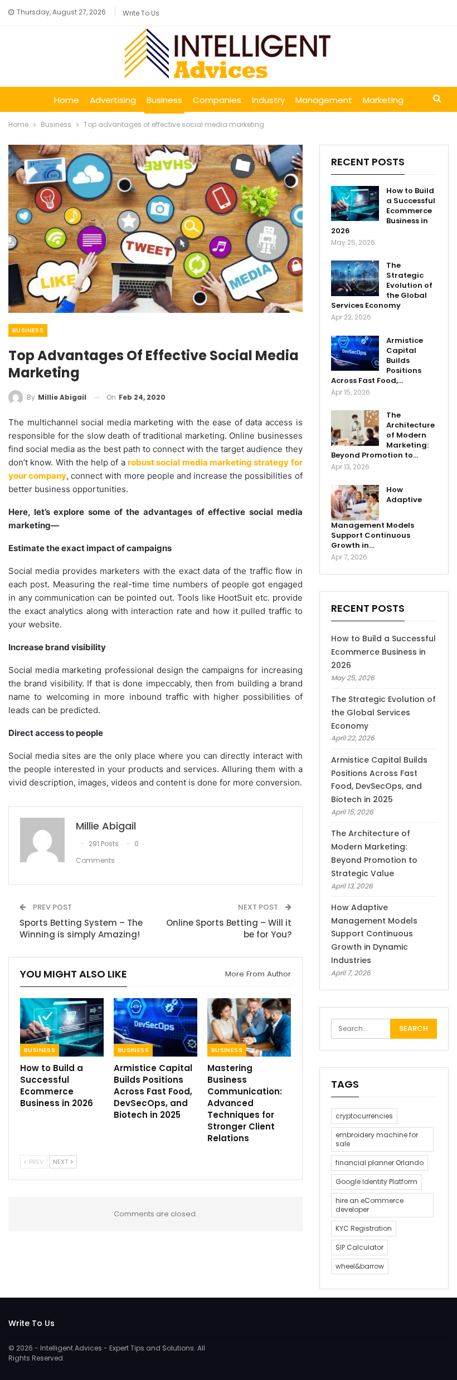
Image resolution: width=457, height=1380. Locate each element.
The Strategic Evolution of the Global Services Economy (383, 712)
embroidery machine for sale (377, 1139)
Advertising (113, 100)
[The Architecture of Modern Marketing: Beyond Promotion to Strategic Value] (355, 428)
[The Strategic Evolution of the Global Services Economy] (355, 278)
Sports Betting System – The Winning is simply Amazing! (81, 928)
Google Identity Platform (376, 1181)
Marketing (383, 100)
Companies (217, 100)
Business (164, 100)
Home (66, 100)
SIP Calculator (359, 1247)
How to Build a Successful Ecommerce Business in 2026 (383, 652)
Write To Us (141, 13)
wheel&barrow (360, 1266)
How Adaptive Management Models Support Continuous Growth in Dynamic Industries (374, 934)
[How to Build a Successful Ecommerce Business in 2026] (62, 1027)
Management (323, 100)
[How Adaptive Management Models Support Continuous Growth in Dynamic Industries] (355, 502)
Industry (268, 100)
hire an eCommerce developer (369, 1205)
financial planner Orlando (380, 1162)
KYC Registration (364, 1228)
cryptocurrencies (364, 1116)
